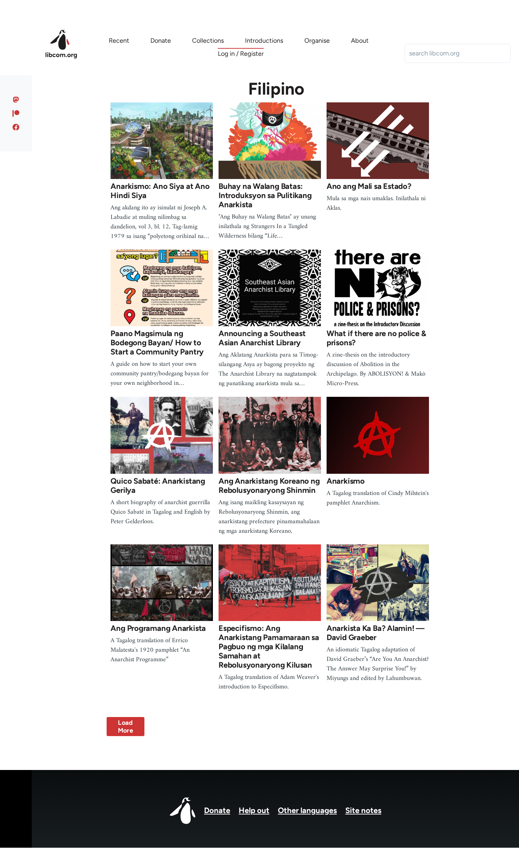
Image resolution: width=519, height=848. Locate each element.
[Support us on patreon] (16, 113)
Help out (254, 810)
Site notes (363, 810)
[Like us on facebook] (16, 127)
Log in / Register (241, 54)
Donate (217, 810)
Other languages (307, 810)
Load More (125, 726)
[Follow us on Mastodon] (16, 99)
